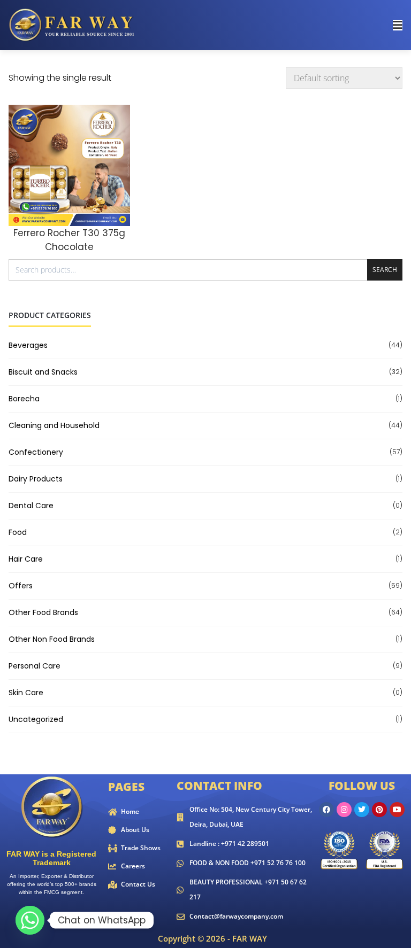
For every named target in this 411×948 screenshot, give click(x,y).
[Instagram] (344, 809)
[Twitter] (361, 809)
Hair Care (26, 559)
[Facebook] (326, 809)
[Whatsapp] (30, 920)
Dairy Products (36, 478)
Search (384, 269)
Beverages (28, 345)
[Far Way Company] (73, 24)
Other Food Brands (43, 612)
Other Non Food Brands (52, 639)
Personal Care (34, 666)
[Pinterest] (379, 809)
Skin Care (26, 692)
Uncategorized (36, 719)
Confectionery (36, 452)
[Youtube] (397, 809)
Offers (21, 585)
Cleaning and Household (54, 425)
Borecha (24, 398)
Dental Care (31, 505)
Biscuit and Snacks (43, 372)
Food (18, 532)
